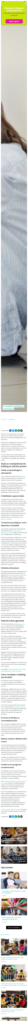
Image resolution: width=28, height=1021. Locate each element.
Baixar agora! (14, 21)
